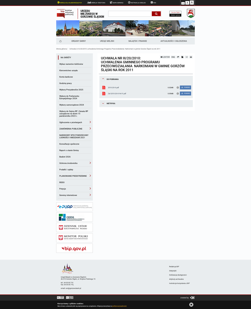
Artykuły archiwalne (176, 279)
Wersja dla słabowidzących (71, 3)
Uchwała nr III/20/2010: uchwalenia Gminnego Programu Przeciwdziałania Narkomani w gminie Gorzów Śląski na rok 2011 (114, 49)
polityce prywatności (119, 306)
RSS (154, 3)
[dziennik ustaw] (74, 227)
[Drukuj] (191, 57)
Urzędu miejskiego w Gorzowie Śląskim (92, 13)
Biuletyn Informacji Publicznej (67, 13)
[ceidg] (74, 217)
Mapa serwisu (118, 3)
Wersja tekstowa (98, 3)
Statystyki (172, 271)
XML (173, 57)
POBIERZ (187, 87)
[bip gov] (74, 248)
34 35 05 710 (68, 283)
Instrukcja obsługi (138, 3)
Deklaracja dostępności (178, 275)
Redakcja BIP (174, 267)
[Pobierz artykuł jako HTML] (186, 57)
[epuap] (74, 206)
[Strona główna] (60, 41)
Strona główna (61, 49)
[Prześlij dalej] (178, 57)
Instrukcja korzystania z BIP (179, 283)
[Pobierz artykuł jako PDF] (182, 57)
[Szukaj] (156, 13)
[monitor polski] (74, 237)
